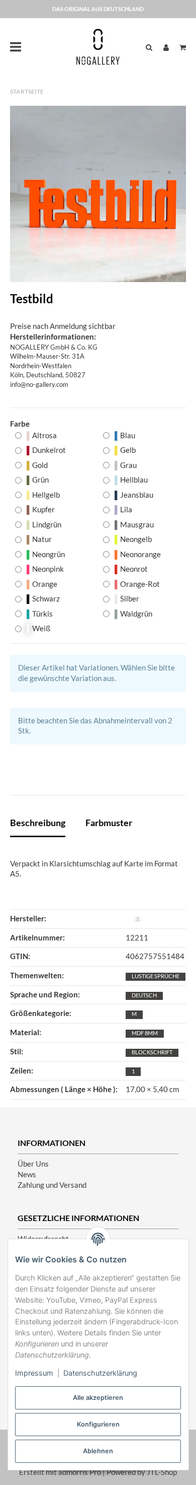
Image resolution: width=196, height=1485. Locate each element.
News (27, 1174)
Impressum (34, 1373)
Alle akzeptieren (98, 1397)
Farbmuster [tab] (108, 822)
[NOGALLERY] (98, 47)
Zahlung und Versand (52, 1185)
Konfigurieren (98, 1424)
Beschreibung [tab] (37, 822)
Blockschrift (152, 1052)
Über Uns (33, 1164)
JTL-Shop (162, 1472)
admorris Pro (79, 1472)
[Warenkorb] (180, 47)
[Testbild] (98, 194)
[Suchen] (149, 47)
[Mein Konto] (166, 47)
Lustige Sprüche (155, 976)
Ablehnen (98, 1451)
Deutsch (144, 995)
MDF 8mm (145, 1033)
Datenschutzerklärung (100, 1373)
